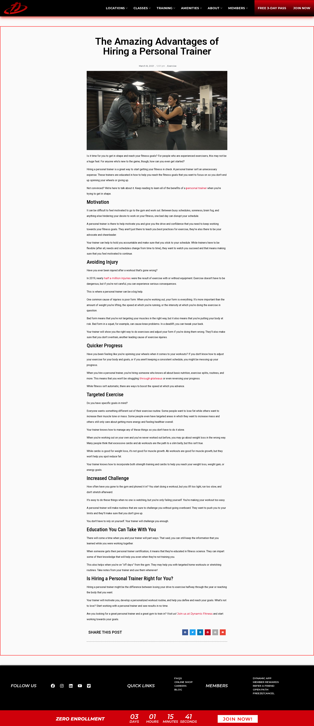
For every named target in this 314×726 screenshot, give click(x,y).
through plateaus (151, 378)
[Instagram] (62, 686)
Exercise (171, 66)
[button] (185, 632)
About (213, 8)
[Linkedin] (71, 686)
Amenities (190, 8)
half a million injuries (117, 278)
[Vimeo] (89, 686)
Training (164, 8)
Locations (115, 8)
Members (236, 8)
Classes (140, 8)
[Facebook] (53, 686)
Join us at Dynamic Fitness (195, 613)
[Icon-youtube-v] (80, 686)
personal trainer (196, 188)
